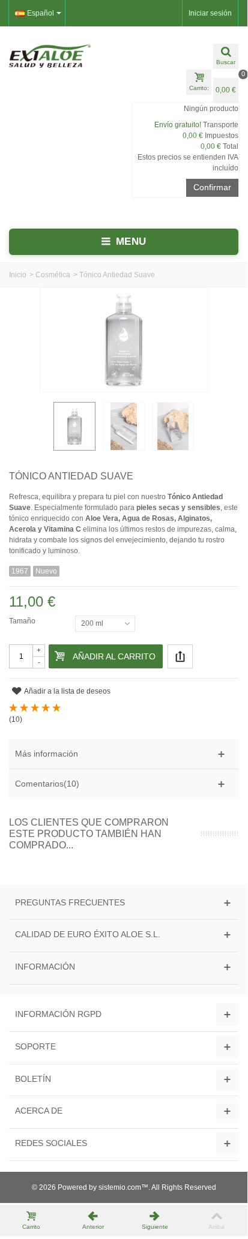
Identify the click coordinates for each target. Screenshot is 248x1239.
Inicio (17, 275)
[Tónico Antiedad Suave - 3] (173, 426)
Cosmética (52, 275)
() (15, 719)
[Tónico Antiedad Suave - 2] (124, 426)
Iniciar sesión (210, 13)
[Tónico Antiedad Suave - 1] (74, 426)
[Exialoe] (62, 56)
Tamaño (23, 621)
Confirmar (212, 187)
